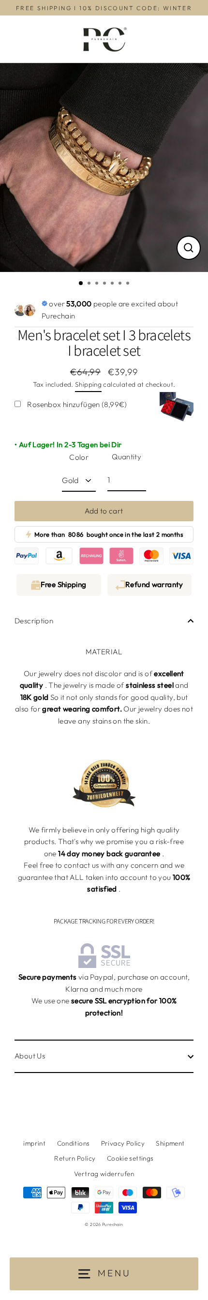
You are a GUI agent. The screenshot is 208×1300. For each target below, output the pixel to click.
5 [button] (113, 284)
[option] (104, 167)
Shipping (88, 384)
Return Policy (74, 1158)
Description (34, 620)
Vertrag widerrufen (104, 1173)
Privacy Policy (123, 1143)
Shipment (170, 1143)
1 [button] (81, 283)
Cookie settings (130, 1158)
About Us (30, 1055)
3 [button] (97, 284)
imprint (34, 1143)
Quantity (126, 456)
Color (79, 457)
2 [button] (90, 284)
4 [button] (105, 284)
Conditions (73, 1143)
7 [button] (128, 284)
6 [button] (121, 284)
